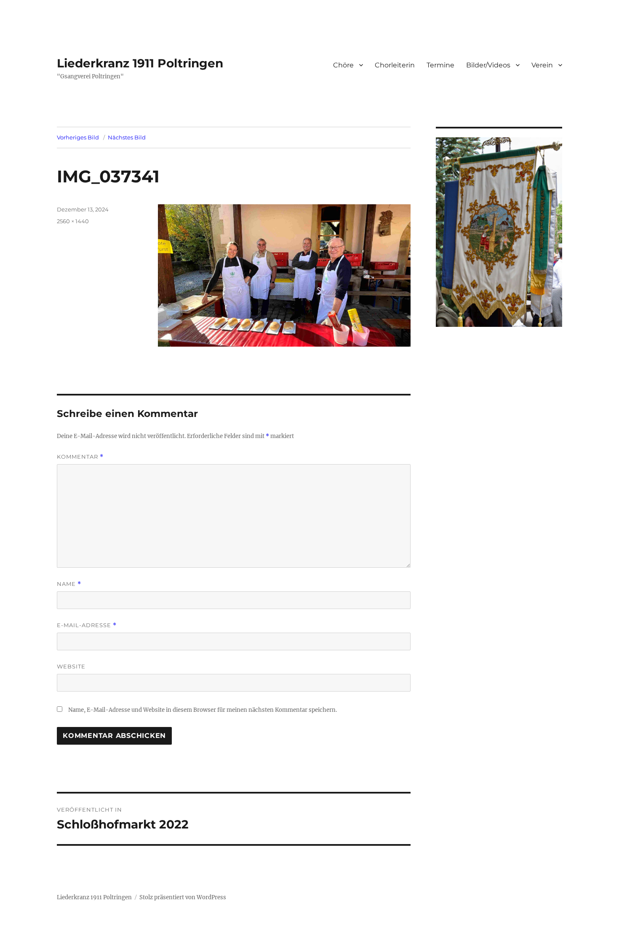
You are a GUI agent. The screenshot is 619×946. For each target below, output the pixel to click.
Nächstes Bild (127, 137)
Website (71, 666)
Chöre (343, 65)
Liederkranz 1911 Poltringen (140, 63)
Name (69, 584)
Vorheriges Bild (78, 137)
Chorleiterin (395, 65)
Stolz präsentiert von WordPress (182, 897)
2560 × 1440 (73, 221)
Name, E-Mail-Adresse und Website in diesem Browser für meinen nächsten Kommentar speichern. (202, 710)
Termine (440, 65)
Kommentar (80, 456)
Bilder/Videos (488, 65)
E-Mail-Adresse (87, 625)
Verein (542, 65)
